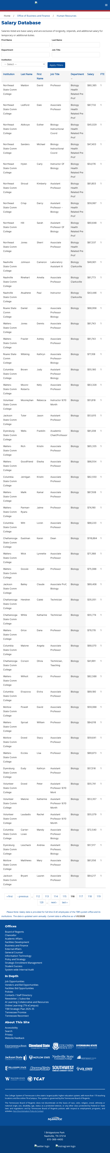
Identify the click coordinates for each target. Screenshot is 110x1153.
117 (81, 896)
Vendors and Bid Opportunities (21, 984)
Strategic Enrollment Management (23, 962)
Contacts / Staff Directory (18, 995)
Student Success (13, 966)
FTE (102, 74)
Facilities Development (17, 942)
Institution (6, 59)
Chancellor (10, 935)
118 (90, 896)
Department (7, 50)
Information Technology (18, 955)
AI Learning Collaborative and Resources (27, 1002)
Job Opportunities (14, 981)
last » (65, 902)
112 (38, 896)
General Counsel (14, 952)
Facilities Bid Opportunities (19, 988)
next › (54, 902)
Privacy (9, 1034)
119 (99, 896)
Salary (90, 74)
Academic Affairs (13, 938)
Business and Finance (16, 945)
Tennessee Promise (15, 1012)
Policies (9, 991)
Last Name (57, 40)
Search (8, 1031)
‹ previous (23, 896)
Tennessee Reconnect (17, 1015)
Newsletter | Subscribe (17, 998)
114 (56, 896)
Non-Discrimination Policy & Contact (28, 1111)
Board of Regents (14, 931)
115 (64, 896)
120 (41, 902)
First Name (6, 40)
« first (10, 896)
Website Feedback (14, 1038)
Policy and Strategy (15, 959)
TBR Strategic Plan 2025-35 (19, 1008)
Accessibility (11, 1027)
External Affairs (13, 949)
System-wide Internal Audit (19, 969)
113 (47, 896)
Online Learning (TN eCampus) (21, 1005)
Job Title (56, 50)
